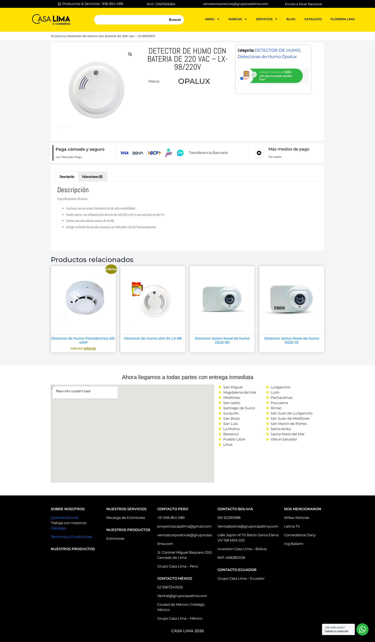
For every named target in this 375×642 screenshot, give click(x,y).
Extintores (115, 538)
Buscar (175, 20)
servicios (264, 19)
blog (291, 19)
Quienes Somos (64, 518)
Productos (59, 36)
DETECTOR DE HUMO (277, 50)
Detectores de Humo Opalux (267, 56)
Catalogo (58, 528)
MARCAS (235, 19)
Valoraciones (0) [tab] (92, 176)
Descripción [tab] (67, 176)
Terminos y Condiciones (71, 537)
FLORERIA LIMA (343, 19)
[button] (130, 54)
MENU (210, 19)
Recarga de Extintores (125, 518)
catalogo (313, 19)
